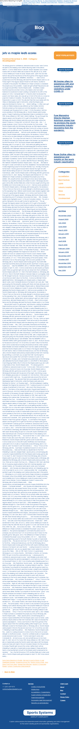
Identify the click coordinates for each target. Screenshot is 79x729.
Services (61, 195)
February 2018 (64, 249)
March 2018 (62, 245)
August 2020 (63, 219)
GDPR (60, 183)
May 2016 (62, 270)
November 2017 (64, 256)
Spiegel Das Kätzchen (25, 664)
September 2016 (64, 267)
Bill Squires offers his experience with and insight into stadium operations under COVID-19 (64, 86)
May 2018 (62, 238)
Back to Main (9, 672)
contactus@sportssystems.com (12, 689)
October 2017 (63, 259)
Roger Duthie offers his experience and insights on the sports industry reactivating (64, 158)
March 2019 (62, 230)
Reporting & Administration (40, 703)
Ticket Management (37, 697)
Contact (57, 4)
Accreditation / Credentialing (40, 692)
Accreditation (63, 176)
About (41, 4)
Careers (62, 700)
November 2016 (64, 263)
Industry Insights (65, 187)
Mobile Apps (35, 689)
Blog (48, 4)
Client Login (70, 4)
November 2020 (64, 216)
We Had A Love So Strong (31, 660)
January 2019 (63, 234)
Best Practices (64, 180)
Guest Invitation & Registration (41, 695)
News (60, 191)
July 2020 (62, 223)
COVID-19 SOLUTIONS (38, 687)
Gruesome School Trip (23, 662)
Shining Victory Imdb (37, 662)
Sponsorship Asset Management (41, 700)
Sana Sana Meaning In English (12, 660)
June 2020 (62, 227)
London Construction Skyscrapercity (19, 666)
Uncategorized (8, 61)
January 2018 (63, 252)
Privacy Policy (64, 697)
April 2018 (62, 241)
